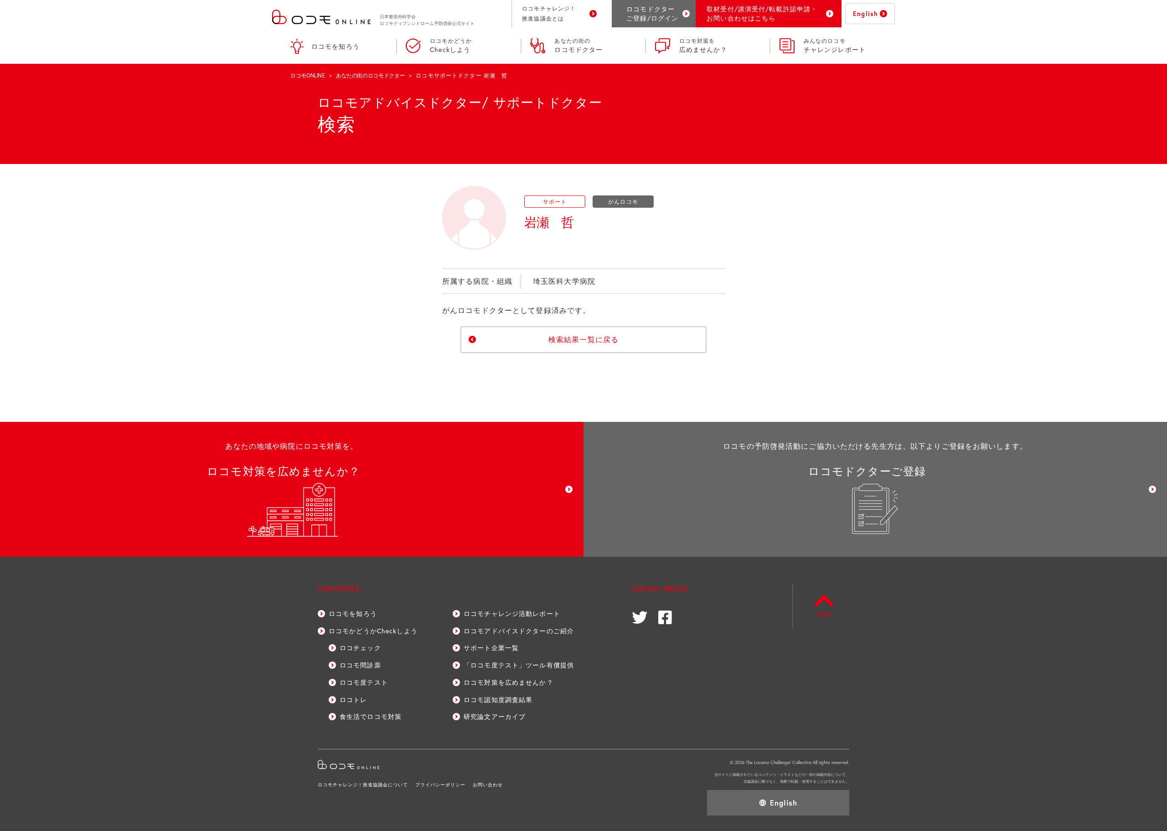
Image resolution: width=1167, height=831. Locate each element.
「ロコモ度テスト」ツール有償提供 (519, 665)
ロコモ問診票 (360, 665)
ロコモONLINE (307, 75)
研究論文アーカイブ (495, 716)
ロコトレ (353, 699)
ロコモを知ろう (335, 46)
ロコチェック (360, 647)
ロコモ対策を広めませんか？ (508, 682)
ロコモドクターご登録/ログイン (652, 13)
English (865, 13)
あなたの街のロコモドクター (370, 75)
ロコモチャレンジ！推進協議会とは (549, 13)
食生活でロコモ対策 (371, 716)
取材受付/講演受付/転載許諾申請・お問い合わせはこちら (762, 13)
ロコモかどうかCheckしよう (373, 630)
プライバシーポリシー (440, 785)
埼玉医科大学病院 (564, 281)
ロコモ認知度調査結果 (498, 699)
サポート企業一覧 (491, 647)
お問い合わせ (488, 785)
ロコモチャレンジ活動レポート (512, 613)
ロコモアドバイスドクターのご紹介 (519, 630)
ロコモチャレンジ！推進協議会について (363, 785)
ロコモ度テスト (364, 682)
